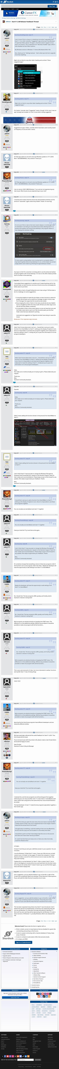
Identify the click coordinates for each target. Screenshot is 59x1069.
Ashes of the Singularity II (21, 1037)
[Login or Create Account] (53, 1)
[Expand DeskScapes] (32, 963)
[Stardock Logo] (8, 1)
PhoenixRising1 (7, 181)
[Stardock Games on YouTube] (42, 994)
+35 (7, 296)
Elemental (18, 1039)
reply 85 (28, 353)
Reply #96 (16, 732)
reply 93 (28, 638)
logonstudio (53, 1014)
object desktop (40, 1014)
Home (3, 18)
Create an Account (52, 1041)
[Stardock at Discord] (41, 996)
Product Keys (50, 1043)
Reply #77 (16, 93)
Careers (34, 1043)
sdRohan (7, 741)
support (44, 1016)
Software (4, 1034)
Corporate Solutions (5, 1039)
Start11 (2, 1041)
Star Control (18, 1045)
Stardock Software (10, 18)
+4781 (7, 591)
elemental (47, 1014)
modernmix (39, 1016)
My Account (50, 1039)
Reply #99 (16, 871)
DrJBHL (7, 584)
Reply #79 (16, 154)
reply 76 (26, 99)
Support (50, 1034)
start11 (33, 1012)
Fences (2, 1043)
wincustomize (44, 1010)
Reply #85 (16, 347)
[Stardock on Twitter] (37, 994)
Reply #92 (16, 604)
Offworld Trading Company (22, 1048)
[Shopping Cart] (55, 1)
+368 (7, 188)
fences (33, 1004)
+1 (6, 167)
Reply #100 (16, 888)
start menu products (48, 1004)
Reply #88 (16, 490)
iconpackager (52, 1010)
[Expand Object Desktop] (32, 955)
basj (7, 356)
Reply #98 (16, 812)
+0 (6, 233)
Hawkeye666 (7, 289)
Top (55, 29)
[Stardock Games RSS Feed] (49, 996)
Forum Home (7, 9)
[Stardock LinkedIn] (46, 996)
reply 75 (31, 35)
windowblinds (39, 1004)
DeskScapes (3, 1045)
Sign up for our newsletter (8, 1059)
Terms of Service (28, 1066)
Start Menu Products (20, 18)
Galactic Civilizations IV (21, 1041)
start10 (33, 1010)
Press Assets (35, 1046)
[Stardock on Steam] (50, 994)
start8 (33, 1008)
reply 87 (28, 458)
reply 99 (29, 893)
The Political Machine (20, 1046)
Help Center (50, 1037)
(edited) (43, 172)
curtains (33, 1016)
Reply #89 (16, 514)
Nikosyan (7, 642)
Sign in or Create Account (23, 942)
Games (18, 1034)
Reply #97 (16, 762)
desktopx (38, 1010)
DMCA (34, 1066)
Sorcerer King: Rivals (20, 1052)
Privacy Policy (21, 1066)
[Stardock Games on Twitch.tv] (45, 994)
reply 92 (26, 610)
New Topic (52, 6)
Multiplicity (3, 1046)
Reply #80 (16, 172)
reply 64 (27, 220)
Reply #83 (16, 280)
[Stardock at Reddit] (38, 996)
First (42, 27)
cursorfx (44, 1012)
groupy (54, 1006)
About (34, 1037)
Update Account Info (52, 1046)
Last (56, 27)
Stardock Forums (39, 29)
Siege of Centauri (19, 1050)
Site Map (39, 1066)
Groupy (2, 1048)
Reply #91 (16, 575)
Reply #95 (16, 703)
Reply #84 (16, 324)
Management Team (37, 1041)
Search (12, 9)
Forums (34, 1052)
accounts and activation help (48, 1008)
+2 (6, 109)
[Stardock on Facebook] (40, 994)
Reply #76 (16, 29)
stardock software (35, 1006)
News (34, 1045)
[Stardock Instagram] (48, 994)
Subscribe (37, 1059)
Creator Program (36, 1048)
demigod (49, 1012)
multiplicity (49, 1006)
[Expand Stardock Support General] (32, 957)
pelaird (7, 38)
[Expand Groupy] (32, 967)
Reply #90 (16, 538)
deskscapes (38, 1008)
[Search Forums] (57, 1)
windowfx (34, 1014)
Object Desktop (4, 1037)
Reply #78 (16, 125)
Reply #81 (16, 196)
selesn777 (7, 333)
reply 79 (26, 177)
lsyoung (6, 224)
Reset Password (51, 1045)
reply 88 (25, 544)
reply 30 (27, 817)
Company (35, 1034)
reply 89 (31, 520)
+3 (6, 340)
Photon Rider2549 (7, 163)
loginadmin (7, 687)
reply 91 (28, 581)
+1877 (7, 364)
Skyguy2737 (7, 880)
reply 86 (25, 392)
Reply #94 (16, 678)
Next (53, 27)
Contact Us (35, 1050)
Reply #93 (16, 633)
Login (17, 9)
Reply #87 (16, 453)
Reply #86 (16, 386)
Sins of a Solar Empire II (21, 1043)
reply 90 (28, 768)
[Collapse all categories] (56, 951)
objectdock (43, 1006)
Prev (45, 27)
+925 (7, 45)
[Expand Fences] (32, 965)
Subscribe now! (15, 997)
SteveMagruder (7, 102)
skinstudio (39, 1012)
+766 (7, 748)
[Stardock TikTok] (44, 996)
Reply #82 (16, 215)
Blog (34, 1039)
